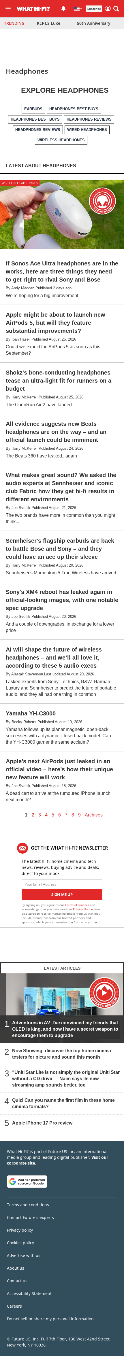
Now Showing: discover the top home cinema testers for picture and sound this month (61, 1053)
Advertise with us (23, 1255)
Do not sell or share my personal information (50, 1318)
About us (15, 1268)
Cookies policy (20, 1242)
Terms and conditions (28, 1204)
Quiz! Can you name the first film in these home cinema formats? (63, 1103)
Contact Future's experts (30, 1217)
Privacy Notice (83, 909)
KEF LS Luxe (48, 23)
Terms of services (77, 905)
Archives (94, 815)
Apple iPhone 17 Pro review (42, 1122)
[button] (116, 9)
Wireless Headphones (20, 183)
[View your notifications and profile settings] (63, 8)
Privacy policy (20, 1230)
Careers (14, 1306)
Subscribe (94, 9)
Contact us (17, 1280)
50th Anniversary (93, 23)
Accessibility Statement (29, 1293)
